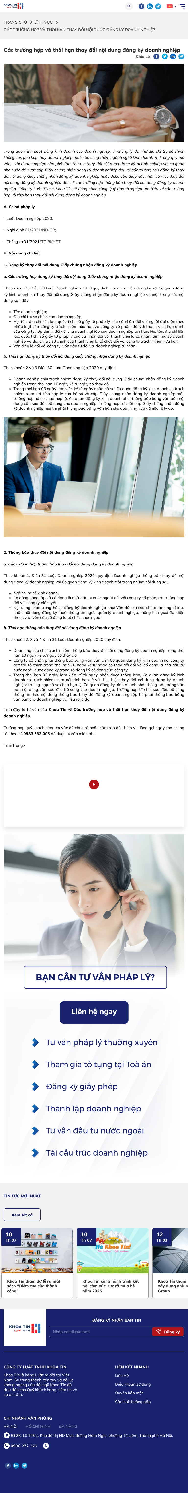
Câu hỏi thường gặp (133, 1401)
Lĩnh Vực (43, 22)
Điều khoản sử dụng (133, 1384)
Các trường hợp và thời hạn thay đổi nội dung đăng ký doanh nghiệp (79, 29)
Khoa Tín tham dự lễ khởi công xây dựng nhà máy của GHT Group (121, 1286)
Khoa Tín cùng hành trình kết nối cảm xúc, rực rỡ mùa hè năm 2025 (44, 1286)
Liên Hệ (122, 1375)
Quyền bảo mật (129, 1392)
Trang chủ (15, 22)
